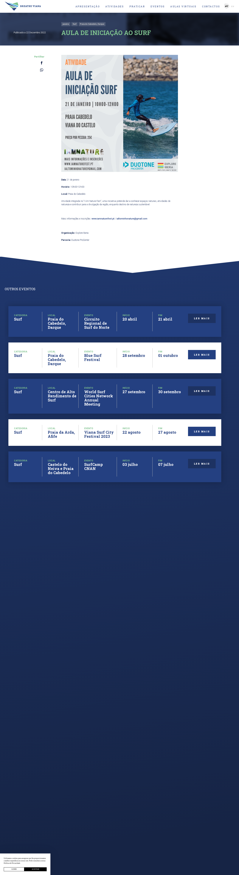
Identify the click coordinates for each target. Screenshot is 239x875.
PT (226, 6)
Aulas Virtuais (183, 6)
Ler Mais (202, 318)
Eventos (157, 6)
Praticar (137, 6)
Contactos (211, 6)
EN (232, 6)
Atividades (114, 6)
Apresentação (87, 6)
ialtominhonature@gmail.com (132, 218)
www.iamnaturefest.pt (102, 218)
